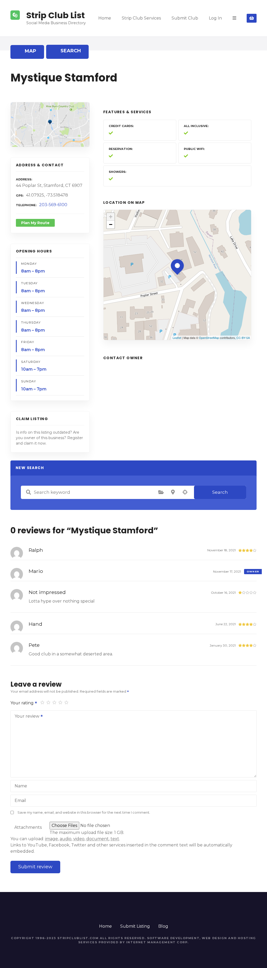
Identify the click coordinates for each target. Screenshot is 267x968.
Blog (163, 926)
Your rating (22, 702)
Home (104, 18)
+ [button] (110, 216)
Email (20, 800)
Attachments (28, 827)
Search (220, 492)
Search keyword (28, 492)
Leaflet (177, 338)
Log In (215, 18)
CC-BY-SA (243, 338)
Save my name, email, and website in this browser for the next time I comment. (83, 812)
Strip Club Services (141, 18)
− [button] (110, 224)
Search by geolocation (185, 492)
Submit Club (185, 18)
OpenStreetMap (209, 338)
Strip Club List (55, 15)
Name (21, 785)
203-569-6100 (53, 204)
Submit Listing (135, 926)
